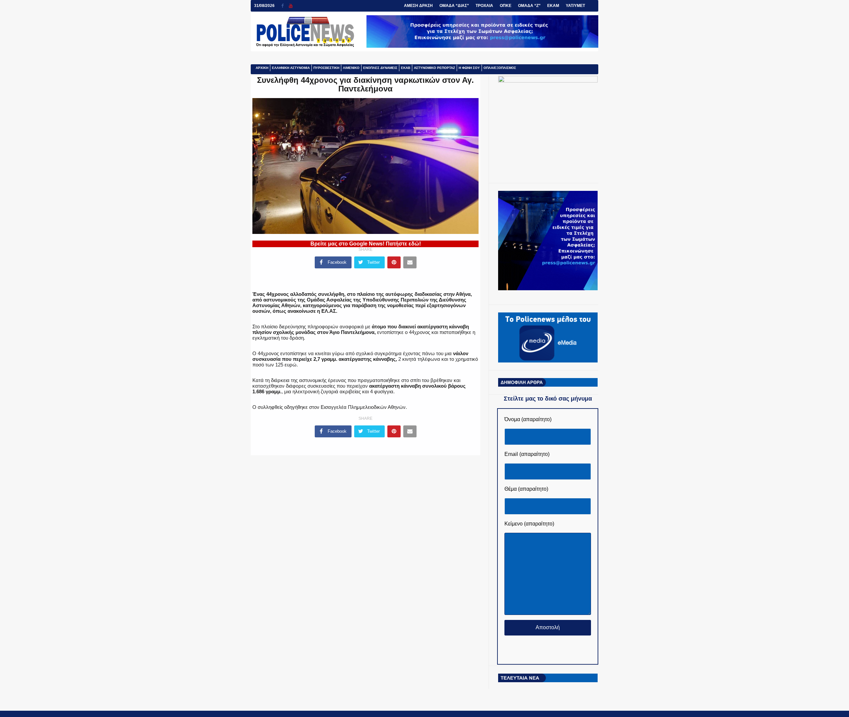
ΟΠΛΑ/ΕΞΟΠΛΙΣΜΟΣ (500, 68)
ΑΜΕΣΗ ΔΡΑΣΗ (418, 5)
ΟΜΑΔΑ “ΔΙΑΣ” (454, 5)
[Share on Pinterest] (394, 262)
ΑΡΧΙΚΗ (262, 68)
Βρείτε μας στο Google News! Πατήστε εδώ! (365, 244)
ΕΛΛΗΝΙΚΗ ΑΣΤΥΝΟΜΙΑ (291, 68)
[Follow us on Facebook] (285, 6)
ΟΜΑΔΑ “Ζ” (529, 5)
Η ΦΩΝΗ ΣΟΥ (469, 68)
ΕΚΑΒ (405, 68)
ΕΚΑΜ (553, 5)
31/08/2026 (264, 5)
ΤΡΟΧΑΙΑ (484, 5)
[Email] (410, 262)
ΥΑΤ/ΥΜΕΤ (575, 5)
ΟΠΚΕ (505, 5)
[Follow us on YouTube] (291, 6)
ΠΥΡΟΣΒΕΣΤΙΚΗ (326, 68)
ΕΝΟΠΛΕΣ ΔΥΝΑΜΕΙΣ (380, 68)
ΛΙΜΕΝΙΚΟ (351, 68)
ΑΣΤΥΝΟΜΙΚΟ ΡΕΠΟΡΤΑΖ (434, 68)
